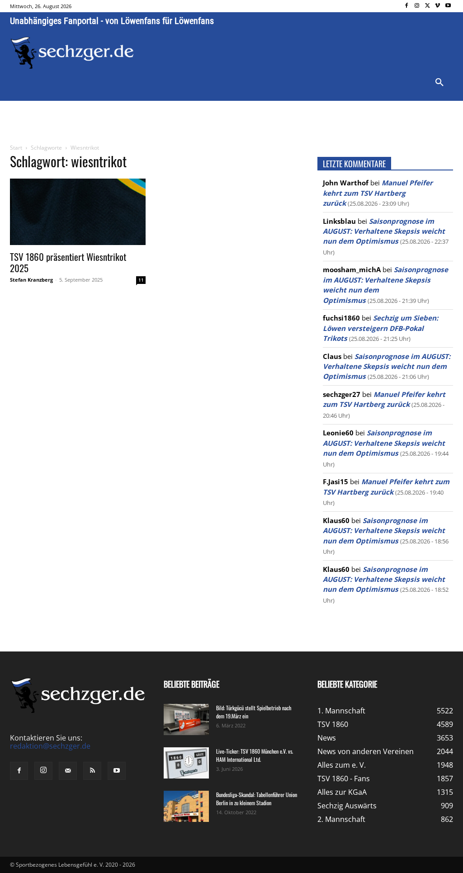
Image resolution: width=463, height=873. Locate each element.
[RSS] (92, 771)
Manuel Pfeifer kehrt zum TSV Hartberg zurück (378, 193)
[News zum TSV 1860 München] (72, 53)
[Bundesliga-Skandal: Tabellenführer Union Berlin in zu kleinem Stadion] (186, 806)
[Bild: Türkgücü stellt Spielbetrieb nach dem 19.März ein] (186, 719)
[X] (427, 6)
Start (16, 147)
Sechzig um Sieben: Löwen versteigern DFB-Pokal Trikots (380, 328)
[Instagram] (417, 6)
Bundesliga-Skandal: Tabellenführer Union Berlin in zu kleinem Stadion (256, 799)
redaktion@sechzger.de (50, 746)
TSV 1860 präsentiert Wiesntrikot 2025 (68, 262)
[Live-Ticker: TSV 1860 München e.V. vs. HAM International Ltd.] (186, 763)
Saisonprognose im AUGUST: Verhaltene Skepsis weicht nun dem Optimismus (384, 231)
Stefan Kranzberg (31, 279)
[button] (439, 82)
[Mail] (68, 771)
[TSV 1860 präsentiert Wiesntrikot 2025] (78, 212)
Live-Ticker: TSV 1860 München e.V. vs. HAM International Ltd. (254, 755)
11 (141, 280)
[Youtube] (448, 6)
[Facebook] (407, 6)
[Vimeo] (437, 6)
